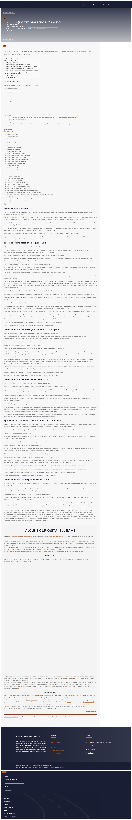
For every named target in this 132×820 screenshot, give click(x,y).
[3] (68, 675)
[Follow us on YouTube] (15, 817)
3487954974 (91, 749)
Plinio (23, 547)
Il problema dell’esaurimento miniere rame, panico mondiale (21, 70)
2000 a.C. (65, 686)
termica (44, 695)
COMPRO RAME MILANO (9, 13)
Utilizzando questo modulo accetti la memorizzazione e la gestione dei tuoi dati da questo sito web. (41, 124)
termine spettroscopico (56, 536)
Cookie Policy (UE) (37, 765)
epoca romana (10, 551)
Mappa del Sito (47, 765)
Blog (7, 28)
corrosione (92, 695)
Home (7, 22)
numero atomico (27, 536)
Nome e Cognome (12, 88)
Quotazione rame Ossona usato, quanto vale (17, 64)
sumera (28, 682)
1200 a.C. (20, 688)
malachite (67, 678)
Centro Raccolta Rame (57, 750)
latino (87, 541)
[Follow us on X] (10, 817)
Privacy (9, 115)
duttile (28, 700)
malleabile (34, 700)
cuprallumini (8, 706)
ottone (45, 704)
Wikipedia (93, 711)
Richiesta (10, 101)
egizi (18, 684)
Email (8, 97)
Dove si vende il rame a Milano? (15, 26)
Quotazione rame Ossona (12, 62)
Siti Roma (61, 767)
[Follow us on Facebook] (5, 817)
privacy (75, 117)
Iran (66, 676)
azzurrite (74, 678)
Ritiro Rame (54, 748)
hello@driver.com (9, 813)
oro (27, 680)
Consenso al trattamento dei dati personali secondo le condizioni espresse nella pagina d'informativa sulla (44, 117)
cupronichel (86, 704)
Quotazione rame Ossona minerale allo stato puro (19, 68)
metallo (13, 695)
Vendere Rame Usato (57, 745)
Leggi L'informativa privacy (23, 765)
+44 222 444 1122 (8, 807)
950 (24, 543)
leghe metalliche (88, 702)
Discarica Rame (55, 742)
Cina (52, 686)
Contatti (9, 30)
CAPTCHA (9, 126)
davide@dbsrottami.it (94, 746)
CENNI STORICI (9, 75)
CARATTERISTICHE (10, 77)
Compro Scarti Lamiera (57, 753)
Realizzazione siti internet (35, 767)
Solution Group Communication (51, 767)
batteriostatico (18, 708)
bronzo (45, 551)
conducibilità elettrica (34, 695)
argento (73, 695)
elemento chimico (15, 536)
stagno (81, 551)
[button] (4, 33)
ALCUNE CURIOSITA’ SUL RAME (13, 74)
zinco (69, 704)
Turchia (73, 676)
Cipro (12, 549)
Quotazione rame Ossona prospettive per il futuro (19, 72)
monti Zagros (59, 676)
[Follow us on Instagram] (13, 817)
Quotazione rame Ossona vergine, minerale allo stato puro (21, 66)
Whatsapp (90, 753)
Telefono (9, 93)
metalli (69, 702)
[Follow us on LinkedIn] (7, 817)
